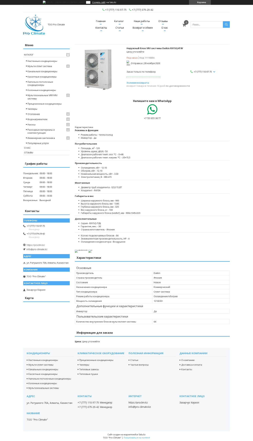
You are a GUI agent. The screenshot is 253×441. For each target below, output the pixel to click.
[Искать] (226, 24)
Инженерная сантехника (41, 138)
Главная (101, 21)
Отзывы (163, 21)
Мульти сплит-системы (40, 364)
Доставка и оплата (191, 364)
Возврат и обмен (143, 27)
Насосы (32, 124)
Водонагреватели (37, 119)
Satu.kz (142, 434)
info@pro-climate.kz (37, 249)
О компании (187, 360)
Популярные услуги (38, 143)
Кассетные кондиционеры (42, 76)
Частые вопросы (139, 364)
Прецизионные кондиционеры (45, 103)
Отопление (34, 114)
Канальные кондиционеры (42, 71)
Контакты (101, 27)
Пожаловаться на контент (137, 437)
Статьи (119, 27)
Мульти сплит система (40, 66)
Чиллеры (32, 108)
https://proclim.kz (36, 245)
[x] (90, 249)
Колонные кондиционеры (42, 90)
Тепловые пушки (88, 374)
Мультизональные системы (43, 387)
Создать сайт (99, 2)
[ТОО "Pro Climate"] (34, 24)
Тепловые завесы (89, 369)
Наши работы (142, 21)
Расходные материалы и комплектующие (41, 131)
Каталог (119, 21)
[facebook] (81, 249)
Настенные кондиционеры (42, 61)
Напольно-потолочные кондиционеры (40, 83)
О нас (164, 27)
